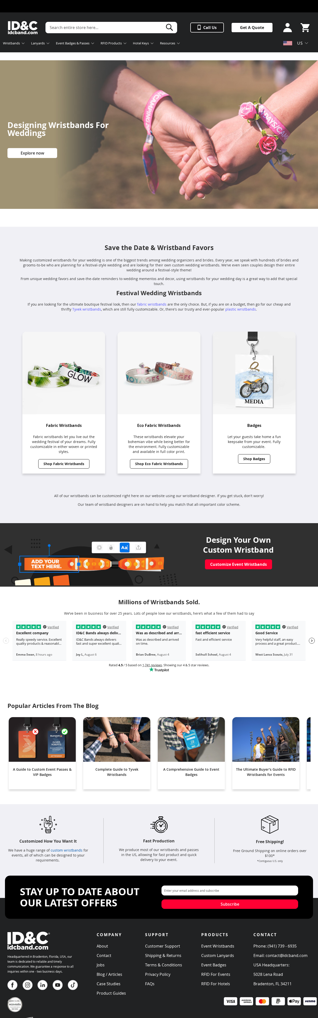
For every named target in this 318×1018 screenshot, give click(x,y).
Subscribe (230, 904)
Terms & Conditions (163, 965)
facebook (12, 985)
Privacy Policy (157, 974)
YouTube (58, 985)
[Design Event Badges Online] (91, 584)
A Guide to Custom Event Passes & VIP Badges (42, 772)
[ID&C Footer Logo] (28, 951)
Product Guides (111, 993)
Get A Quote (252, 27)
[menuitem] (14, 43)
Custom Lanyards (217, 955)
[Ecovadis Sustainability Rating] (14, 1010)
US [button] (300, 43)
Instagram (28, 985)
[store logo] (22, 27)
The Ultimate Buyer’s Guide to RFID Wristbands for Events (266, 772)
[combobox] (111, 27)
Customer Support (162, 946)
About (102, 946)
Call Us (210, 27)
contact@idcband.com (287, 955)
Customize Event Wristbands (238, 564)
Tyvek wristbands (86, 309)
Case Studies (108, 983)
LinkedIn (42, 985)
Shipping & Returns (163, 955)
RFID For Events (215, 974)
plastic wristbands (240, 309)
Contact (104, 955)
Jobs (101, 965)
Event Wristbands (217, 946)
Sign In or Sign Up (286, 27)
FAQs (150, 983)
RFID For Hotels (215, 983)
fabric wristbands (151, 304)
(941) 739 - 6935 (282, 946)
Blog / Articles (109, 974)
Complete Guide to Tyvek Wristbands (116, 772)
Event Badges (213, 965)
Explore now (32, 153)
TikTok (73, 985)
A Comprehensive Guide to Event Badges (191, 772)
